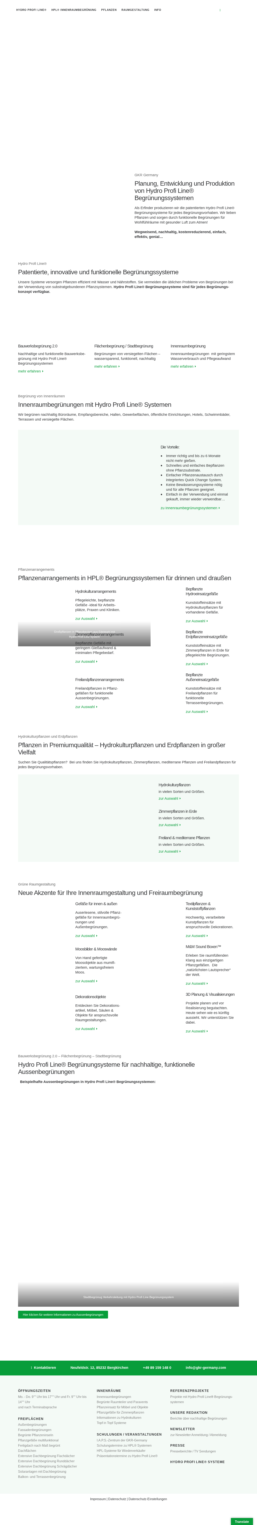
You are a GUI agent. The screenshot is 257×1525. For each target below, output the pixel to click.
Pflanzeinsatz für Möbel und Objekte (122, 1407)
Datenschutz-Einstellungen (147, 1499)
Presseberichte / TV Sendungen (193, 1451)
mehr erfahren (31, 371)
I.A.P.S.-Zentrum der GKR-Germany (122, 1440)
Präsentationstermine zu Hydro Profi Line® (127, 1456)
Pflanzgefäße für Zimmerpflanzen (120, 1412)
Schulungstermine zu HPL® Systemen (124, 1445)
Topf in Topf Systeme (111, 1423)
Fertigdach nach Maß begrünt (39, 1445)
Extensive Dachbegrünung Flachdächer (46, 1456)
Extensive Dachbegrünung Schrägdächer (47, 1466)
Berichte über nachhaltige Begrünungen (198, 1418)
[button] (22, 818)
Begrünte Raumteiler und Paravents (122, 1402)
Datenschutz (117, 1499)
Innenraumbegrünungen (114, 1397)
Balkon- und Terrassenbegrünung (42, 1476)
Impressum (98, 1499)
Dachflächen (27, 1450)
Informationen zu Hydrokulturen (119, 1417)
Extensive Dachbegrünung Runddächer (46, 1461)
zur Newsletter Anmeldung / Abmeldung (198, 1435)
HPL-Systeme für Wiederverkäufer (121, 1450)
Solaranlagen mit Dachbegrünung (42, 1471)
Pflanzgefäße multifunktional (38, 1440)
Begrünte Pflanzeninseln (35, 1435)
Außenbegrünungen (32, 1424)
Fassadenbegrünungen (34, 1430)
